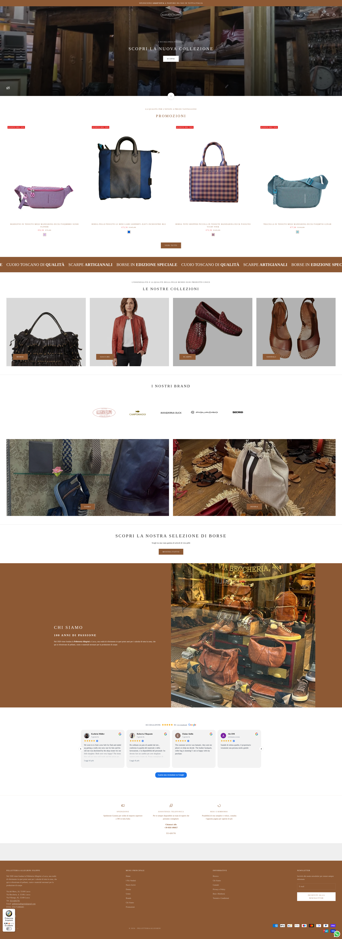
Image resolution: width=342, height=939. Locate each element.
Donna (128, 889)
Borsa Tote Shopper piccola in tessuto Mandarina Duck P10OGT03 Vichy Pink (213, 225)
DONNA (254, 507)
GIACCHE (105, 357)
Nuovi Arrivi (131, 885)
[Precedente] (80, 749)
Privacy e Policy (219, 889)
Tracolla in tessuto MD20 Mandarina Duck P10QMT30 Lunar (297, 224)
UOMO (87, 507)
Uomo (128, 894)
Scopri (171, 59)
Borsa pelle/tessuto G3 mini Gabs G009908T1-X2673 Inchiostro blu (129, 224)
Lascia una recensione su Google (171, 775)
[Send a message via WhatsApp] (337, 934)
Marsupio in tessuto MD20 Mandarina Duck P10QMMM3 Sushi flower (44, 225)
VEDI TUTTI (171, 245)
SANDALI (271, 357)
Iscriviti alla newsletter (316, 896)
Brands (128, 898)
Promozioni (130, 907)
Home (128, 876)
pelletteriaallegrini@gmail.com (24, 904)
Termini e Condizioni (221, 898)
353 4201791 (15, 901)
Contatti (216, 885)
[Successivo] (261, 749)
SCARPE (187, 357)
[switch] (9, 928)
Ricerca (215, 876)
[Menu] (13, 910)
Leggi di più (89, 761)
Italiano (309, 15)
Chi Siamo (130, 903)
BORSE (20, 357)
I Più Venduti (131, 881)
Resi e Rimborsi (219, 894)
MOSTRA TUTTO (171, 552)
